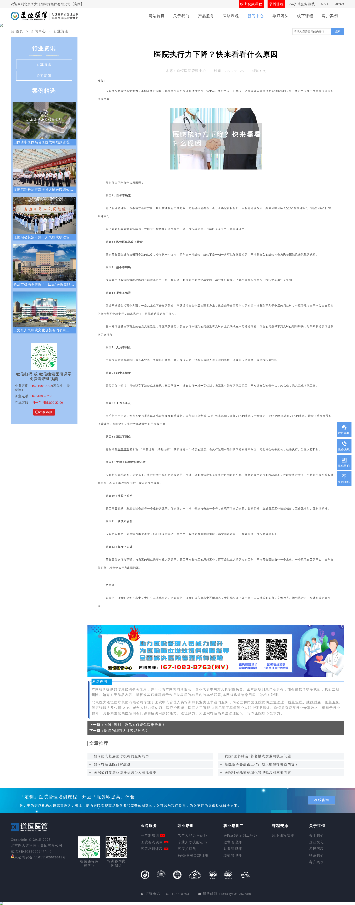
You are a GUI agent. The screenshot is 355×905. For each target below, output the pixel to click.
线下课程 (305, 16)
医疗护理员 (175, 708)
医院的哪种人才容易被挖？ (126, 731)
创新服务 (332, 702)
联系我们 (316, 855)
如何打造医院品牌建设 (112, 764)
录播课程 (276, 4)
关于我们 (181, 16)
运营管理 (276, 702)
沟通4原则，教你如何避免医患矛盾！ (134, 725)
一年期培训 (150, 835)
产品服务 (206, 16)
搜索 (337, 31)
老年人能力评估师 (147, 708)
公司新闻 (44, 76)
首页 (19, 31)
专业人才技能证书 (192, 842)
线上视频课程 (251, 4)
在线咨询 (321, 800)
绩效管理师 (233, 855)
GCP (125, 708)
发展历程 (316, 849)
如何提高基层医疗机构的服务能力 (121, 756)
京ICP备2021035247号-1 (31, 851)
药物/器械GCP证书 (193, 855)
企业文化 (316, 842)
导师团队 (280, 16)
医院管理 (123, 449)
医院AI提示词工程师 (240, 835)
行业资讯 (61, 31)
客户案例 (330, 16)
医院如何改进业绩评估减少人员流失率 (125, 772)
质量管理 (295, 702)
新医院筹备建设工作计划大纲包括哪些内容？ (262, 764)
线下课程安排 (283, 835)
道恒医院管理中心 (191, 71)
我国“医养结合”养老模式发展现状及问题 (258, 756)
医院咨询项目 (152, 842)
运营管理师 (233, 842)
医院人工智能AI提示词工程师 (212, 708)
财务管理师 (233, 849)
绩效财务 (313, 702)
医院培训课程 (152, 849)
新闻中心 (256, 16)
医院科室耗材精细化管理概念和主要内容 (258, 772)
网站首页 (156, 16)
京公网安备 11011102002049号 (40, 857)
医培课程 (231, 16)
